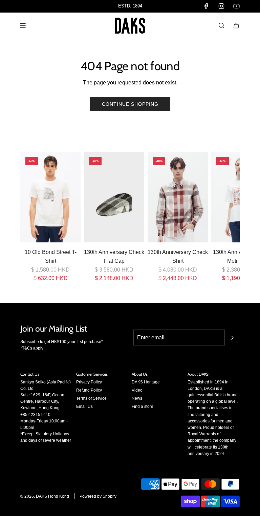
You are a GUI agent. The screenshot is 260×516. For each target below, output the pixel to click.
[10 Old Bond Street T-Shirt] (50, 197)
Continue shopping (130, 104)
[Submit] (232, 337)
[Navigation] (22, 25)
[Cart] (236, 25)
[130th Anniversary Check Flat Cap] (114, 197)
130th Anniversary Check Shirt (178, 256)
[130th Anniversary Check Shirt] (178, 197)
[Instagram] (221, 6)
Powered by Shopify (98, 496)
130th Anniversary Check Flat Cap (114, 256)
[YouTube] (236, 6)
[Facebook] (206, 6)
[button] (27, 217)
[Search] (221, 25)
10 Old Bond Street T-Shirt (51, 256)
